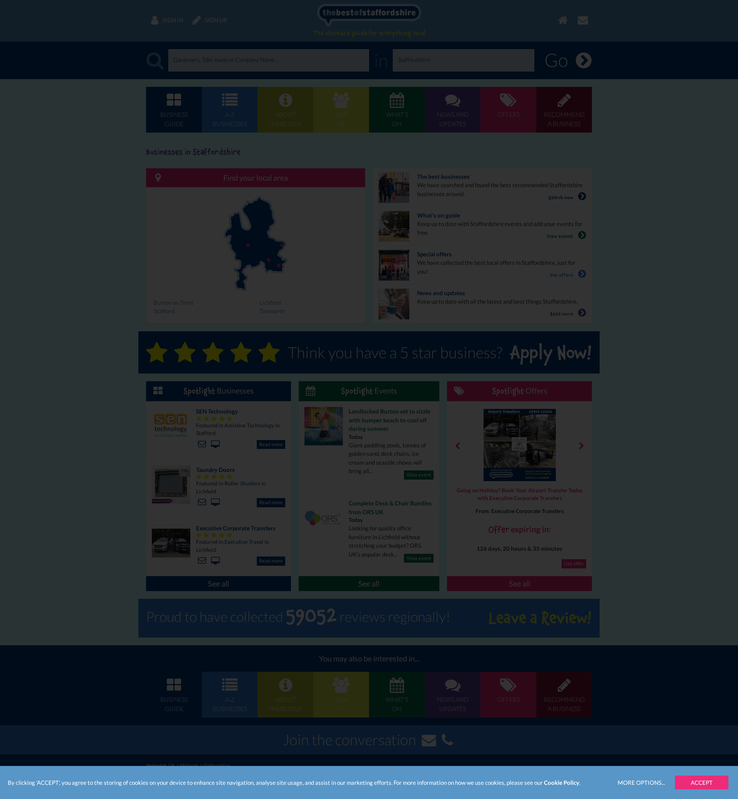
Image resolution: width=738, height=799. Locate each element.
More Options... (641, 782)
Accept (702, 782)
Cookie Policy (561, 782)
